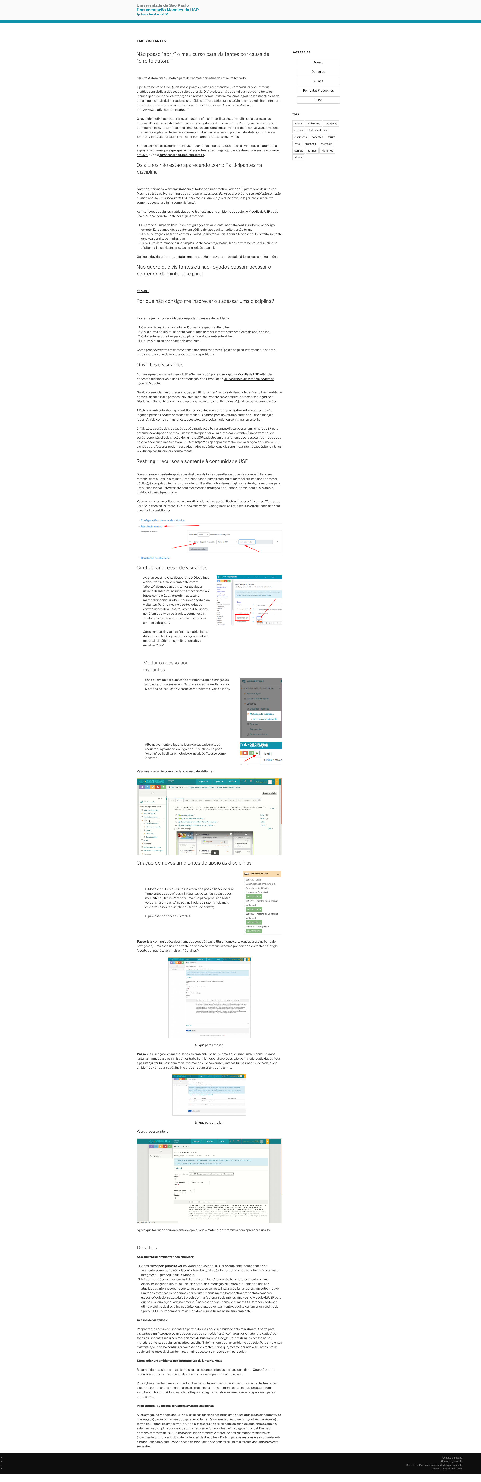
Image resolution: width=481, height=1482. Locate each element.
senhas (298, 150)
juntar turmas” (160, 1063)
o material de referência (221, 1230)
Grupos (258, 1369)
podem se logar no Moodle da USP (235, 374)
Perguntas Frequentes (318, 90)
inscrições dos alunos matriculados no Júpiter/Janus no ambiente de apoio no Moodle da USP (205, 211)
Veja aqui (143, 291)
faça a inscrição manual (197, 247)
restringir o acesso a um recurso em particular (213, 1351)
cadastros (331, 123)
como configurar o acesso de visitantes (186, 1347)
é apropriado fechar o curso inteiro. (173, 483)
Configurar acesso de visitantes (172, 568)
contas (298, 130)
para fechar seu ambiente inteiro (181, 155)
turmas (312, 150)
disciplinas (300, 137)
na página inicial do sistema (196, 902)
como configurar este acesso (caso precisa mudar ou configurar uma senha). (209, 419)
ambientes (313, 123)
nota (297, 143)
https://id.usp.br (206, 442)
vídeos (298, 157)
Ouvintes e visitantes (160, 364)
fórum (331, 137)
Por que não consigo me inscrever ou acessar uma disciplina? (205, 301)
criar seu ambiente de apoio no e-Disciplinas (178, 577)
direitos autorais (317, 130)
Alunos (318, 81)
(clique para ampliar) (209, 1045)
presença (310, 143)
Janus (168, 898)
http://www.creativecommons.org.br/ (162, 109)
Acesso (318, 62)
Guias (318, 100)
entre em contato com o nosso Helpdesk (189, 256)
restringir (326, 143)
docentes (317, 137)
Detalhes (190, 950)
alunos (298, 123)
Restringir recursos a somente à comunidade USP (192, 461)
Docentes (318, 71)
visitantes (327, 150)
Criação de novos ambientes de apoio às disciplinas (194, 863)
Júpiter (154, 898)
